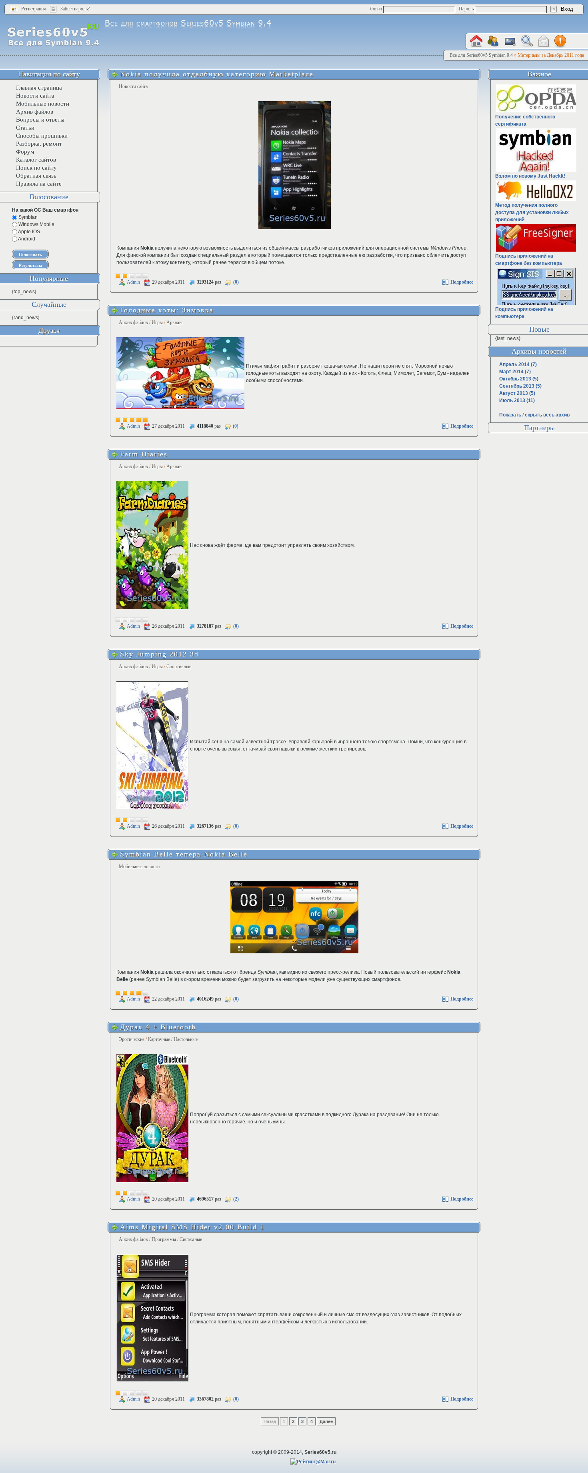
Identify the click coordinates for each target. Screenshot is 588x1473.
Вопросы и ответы (40, 119)
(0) (236, 282)
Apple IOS (28, 231)
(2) (236, 1199)
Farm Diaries (144, 454)
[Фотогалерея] (510, 41)
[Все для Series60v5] (53, 35)
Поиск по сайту (36, 167)
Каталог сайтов (36, 159)
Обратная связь (36, 175)
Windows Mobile (35, 224)
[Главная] (476, 41)
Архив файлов (133, 322)
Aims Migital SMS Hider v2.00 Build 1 (192, 1227)
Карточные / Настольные (173, 1039)
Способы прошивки (42, 135)
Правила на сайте (39, 183)
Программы (164, 1239)
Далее (326, 1421)
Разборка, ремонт (39, 143)
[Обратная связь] (543, 41)
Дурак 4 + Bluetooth (158, 1027)
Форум (25, 151)
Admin (133, 282)
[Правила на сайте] (560, 41)
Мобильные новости (139, 866)
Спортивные (178, 666)
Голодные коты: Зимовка (167, 310)
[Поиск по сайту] (526, 41)
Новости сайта (133, 86)
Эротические (131, 1039)
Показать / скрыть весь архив (534, 415)
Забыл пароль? (75, 9)
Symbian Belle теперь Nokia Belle (184, 854)
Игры (157, 322)
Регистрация (33, 9)
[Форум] (493, 41)
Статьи (25, 127)
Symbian (27, 217)
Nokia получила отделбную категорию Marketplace (217, 74)
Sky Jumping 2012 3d (159, 654)
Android (26, 239)
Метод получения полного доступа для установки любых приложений (532, 212)
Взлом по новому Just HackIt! (530, 176)
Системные (191, 1239)
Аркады (174, 322)
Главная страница (39, 87)
